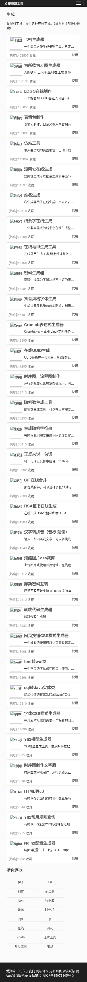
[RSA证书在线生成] (16, 510)
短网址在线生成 (38, 169)
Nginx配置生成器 (39, 843)
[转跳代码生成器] (16, 614)
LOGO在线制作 (38, 91)
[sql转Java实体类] (16, 691)
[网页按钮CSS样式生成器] (16, 639)
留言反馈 (69, 971)
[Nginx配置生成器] (16, 847)
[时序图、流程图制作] (16, 380)
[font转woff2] (16, 665)
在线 (21, 928)
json (21, 900)
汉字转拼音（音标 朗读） (46, 532)
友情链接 (35, 975)
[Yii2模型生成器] (16, 743)
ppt (21, 918)
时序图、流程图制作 (42, 376)
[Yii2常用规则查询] (16, 821)
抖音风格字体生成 (40, 299)
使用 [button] (75, 54)
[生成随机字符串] (16, 432)
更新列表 (55, 971)
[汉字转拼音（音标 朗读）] (16, 536)
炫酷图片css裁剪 (39, 558)
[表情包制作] (16, 121)
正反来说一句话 (38, 454)
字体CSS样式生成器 (42, 713)
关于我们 (29, 971)
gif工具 (50, 891)
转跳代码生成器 (38, 610)
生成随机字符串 (38, 428)
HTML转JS (34, 791)
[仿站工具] (16, 147)
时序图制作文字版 (40, 765)
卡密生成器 (34, 39)
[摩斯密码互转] (16, 588)
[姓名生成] (16, 199)
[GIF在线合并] (16, 484)
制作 (21, 891)
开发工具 (20, 946)
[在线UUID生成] (16, 354)
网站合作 (42, 971)
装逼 (21, 909)
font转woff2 (35, 661)
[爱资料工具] (14, 3)
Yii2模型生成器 (37, 739)
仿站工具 (32, 143)
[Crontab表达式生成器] (16, 329)
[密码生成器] (16, 277)
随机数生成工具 (38, 402)
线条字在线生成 (38, 221)
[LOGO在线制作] (16, 95)
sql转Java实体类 (39, 687)
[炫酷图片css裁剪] (16, 562)
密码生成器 (34, 273)
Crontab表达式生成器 (44, 325)
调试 (50, 928)
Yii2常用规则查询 (39, 817)
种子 (21, 882)
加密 (50, 946)
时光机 (49, 909)
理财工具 (50, 937)
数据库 (49, 900)
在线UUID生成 (37, 350)
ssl (50, 882)
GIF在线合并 (35, 480)
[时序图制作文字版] (16, 769)
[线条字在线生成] (16, 225)
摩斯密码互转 (36, 584)
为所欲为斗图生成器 (42, 65)
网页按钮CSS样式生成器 (46, 635)
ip (50, 918)
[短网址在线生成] (16, 173)
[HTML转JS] (16, 795)
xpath (21, 937)
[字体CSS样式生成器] (16, 717)
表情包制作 (34, 117)
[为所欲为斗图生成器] (16, 69)
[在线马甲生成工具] (16, 251)
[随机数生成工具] (16, 406)
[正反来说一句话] (16, 458)
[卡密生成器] (16, 43)
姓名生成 (32, 195)
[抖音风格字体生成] (16, 303)
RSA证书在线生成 (40, 506)
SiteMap (22, 975)
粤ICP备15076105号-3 (58, 975)
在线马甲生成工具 (40, 247)
